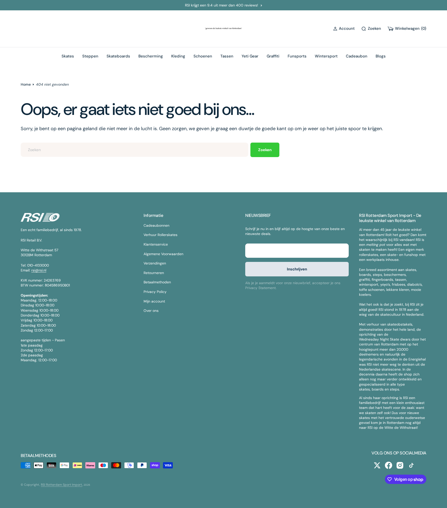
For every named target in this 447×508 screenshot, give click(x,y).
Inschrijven (297, 269)
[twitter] (377, 465)
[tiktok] (411, 465)
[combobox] (134, 150)
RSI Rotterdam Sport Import (61, 485)
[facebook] (388, 465)
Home (26, 84)
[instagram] (400, 465)
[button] (344, 28)
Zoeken (265, 149)
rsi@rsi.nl (38, 270)
